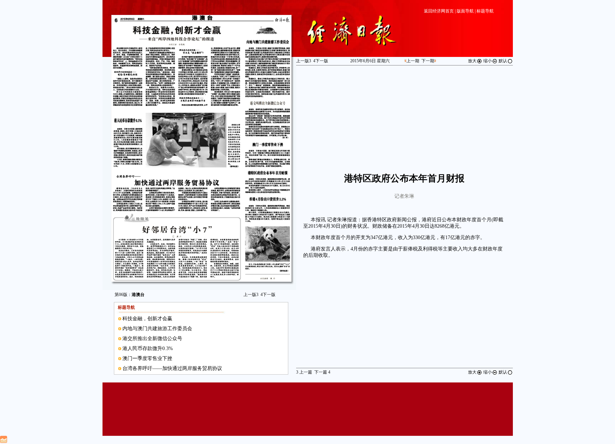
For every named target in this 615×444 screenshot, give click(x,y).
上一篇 (304, 372)
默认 (503, 60)
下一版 (268, 294)
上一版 (250, 294)
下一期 (427, 60)
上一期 (412, 60)
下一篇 (322, 372)
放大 (472, 60)
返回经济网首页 (439, 11)
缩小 (487, 60)
